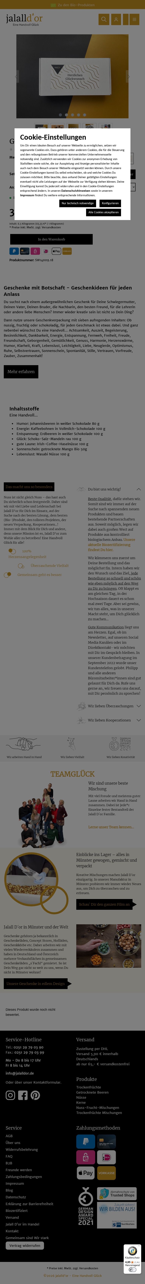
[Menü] (139, 1246)
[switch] (132, 1269)
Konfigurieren (110, 203)
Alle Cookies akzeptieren (104, 212)
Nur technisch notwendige (78, 203)
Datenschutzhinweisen (75, 190)
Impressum (27, 195)
